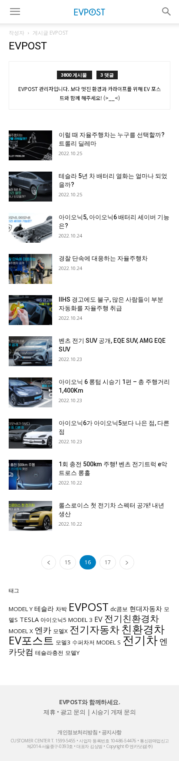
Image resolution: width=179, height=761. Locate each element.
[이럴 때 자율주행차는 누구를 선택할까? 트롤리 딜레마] (30, 145)
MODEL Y (21, 609)
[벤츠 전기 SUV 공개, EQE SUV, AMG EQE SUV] (30, 351)
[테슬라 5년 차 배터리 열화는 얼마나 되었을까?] (30, 187)
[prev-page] (48, 562)
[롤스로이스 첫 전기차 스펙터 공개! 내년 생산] (30, 516)
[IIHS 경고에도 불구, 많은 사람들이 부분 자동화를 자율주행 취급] (30, 310)
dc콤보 (119, 609)
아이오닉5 (53, 620)
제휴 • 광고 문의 (64, 712)
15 (68, 562)
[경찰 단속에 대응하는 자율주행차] (30, 269)
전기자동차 (94, 629)
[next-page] (126, 562)
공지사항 (112, 732)
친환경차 (143, 628)
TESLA (29, 619)
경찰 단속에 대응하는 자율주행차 (103, 258)
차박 (61, 609)
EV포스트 (31, 640)
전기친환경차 (131, 618)
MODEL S (108, 642)
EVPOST (89, 606)
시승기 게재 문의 (114, 712)
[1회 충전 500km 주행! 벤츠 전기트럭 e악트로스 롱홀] (30, 475)
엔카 (43, 629)
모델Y (72, 653)
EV (98, 619)
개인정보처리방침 (77, 732)
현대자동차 (145, 608)
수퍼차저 (83, 642)
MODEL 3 (80, 620)
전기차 (140, 640)
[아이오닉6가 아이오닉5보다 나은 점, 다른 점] (30, 434)
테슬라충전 (49, 653)
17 (108, 562)
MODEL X (21, 631)
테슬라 (44, 608)
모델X (60, 631)
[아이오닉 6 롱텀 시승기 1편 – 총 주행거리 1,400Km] (30, 392)
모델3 (63, 642)
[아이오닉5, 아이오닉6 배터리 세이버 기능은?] (30, 228)
